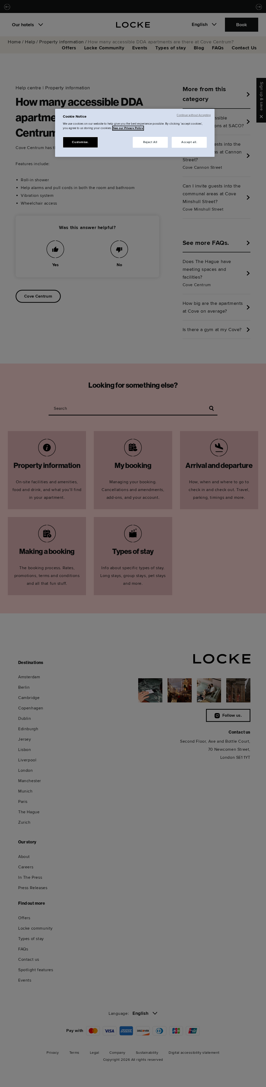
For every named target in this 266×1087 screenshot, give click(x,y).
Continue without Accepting (194, 115)
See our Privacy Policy (128, 128)
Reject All (150, 142)
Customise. (80, 142)
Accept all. (189, 142)
